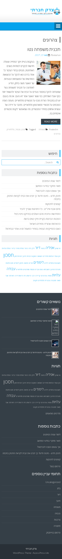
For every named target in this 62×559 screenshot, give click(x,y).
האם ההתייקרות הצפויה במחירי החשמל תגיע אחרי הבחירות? (32, 228)
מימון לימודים (18, 263)
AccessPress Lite (41, 552)
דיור (37, 247)
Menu (58, 26)
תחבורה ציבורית (50, 280)
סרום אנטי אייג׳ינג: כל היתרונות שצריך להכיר (40, 209)
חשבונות (57, 263)
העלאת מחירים (48, 256)
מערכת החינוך (55, 269)
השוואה (39, 256)
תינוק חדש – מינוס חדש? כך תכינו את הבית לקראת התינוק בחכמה (31, 453)
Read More (50, 121)
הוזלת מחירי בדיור (17, 248)
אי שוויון (57, 248)
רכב (33, 276)
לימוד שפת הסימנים (51, 181)
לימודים (39, 262)
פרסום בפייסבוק (53, 532)
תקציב (35, 280)
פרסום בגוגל (55, 466)
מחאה (26, 263)
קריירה (37, 276)
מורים (31, 263)
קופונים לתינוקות (52, 204)
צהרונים (57, 133)
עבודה (11, 268)
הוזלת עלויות (6, 248)
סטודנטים (26, 269)
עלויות (56, 275)
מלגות (8, 263)
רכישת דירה (19, 276)
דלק (33, 248)
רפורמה (11, 276)
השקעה (34, 256)
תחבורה (57, 525)
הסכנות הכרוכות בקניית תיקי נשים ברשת (42, 218)
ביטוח (43, 248)
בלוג (58, 488)
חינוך (24, 256)
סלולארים (10, 129)
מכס (23, 129)
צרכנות (57, 519)
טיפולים (51, 263)
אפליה (50, 247)
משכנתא (47, 269)
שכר (6, 276)
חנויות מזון (18, 256)
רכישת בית (27, 276)
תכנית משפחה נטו (43, 49)
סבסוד (18, 129)
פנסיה (50, 276)
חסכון (8, 255)
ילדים (46, 263)
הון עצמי (57, 256)
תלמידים (41, 280)
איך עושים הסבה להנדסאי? (48, 190)
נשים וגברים (38, 269)
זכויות (29, 256)
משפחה (42, 129)
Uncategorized (52, 482)
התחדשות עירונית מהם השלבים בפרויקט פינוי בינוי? (37, 213)
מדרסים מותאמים (53, 413)
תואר (58, 280)
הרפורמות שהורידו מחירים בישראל (45, 223)
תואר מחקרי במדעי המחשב (47, 186)
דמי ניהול (28, 248)
